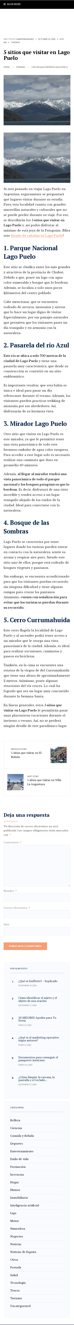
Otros (14, 1259)
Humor (15, 1190)
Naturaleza (17, 1228)
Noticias (15, 1244)
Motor (14, 1221)
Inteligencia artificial (24, 1205)
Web (6, 924)
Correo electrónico (17, 907)
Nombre (10, 890)
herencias (17, 1174)
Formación (18, 1167)
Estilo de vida (19, 1159)
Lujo (13, 1213)
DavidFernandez (25, 39)
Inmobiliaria (19, 1197)
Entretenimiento (21, 1151)
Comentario (12, 842)
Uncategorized (20, 1306)
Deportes (16, 1143)
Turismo (15, 42)
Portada (15, 1267)
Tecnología (18, 1282)
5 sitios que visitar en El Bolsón (26, 753)
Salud (14, 1275)
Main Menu (13, 4)
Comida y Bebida (22, 1135)
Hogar (14, 1182)
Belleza (15, 1120)
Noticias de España (23, 1252)
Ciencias (16, 1128)
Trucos (15, 1290)
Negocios (16, 1236)
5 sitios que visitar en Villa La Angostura (44, 780)
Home (7, 67)
